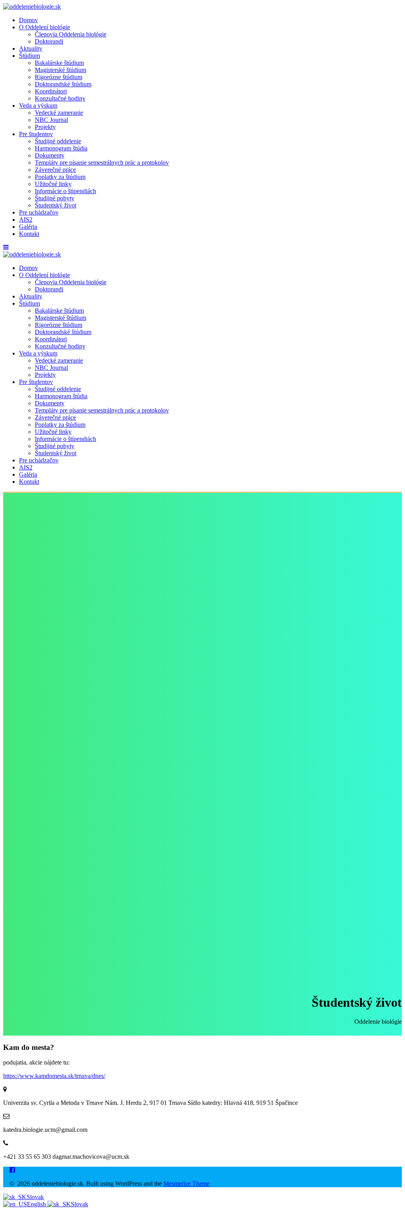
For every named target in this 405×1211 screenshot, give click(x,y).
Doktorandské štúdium (63, 84)
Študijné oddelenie (58, 141)
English (37, 1204)
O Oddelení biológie (44, 27)
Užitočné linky (53, 184)
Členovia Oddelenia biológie (70, 34)
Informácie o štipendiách (65, 191)
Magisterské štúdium (60, 70)
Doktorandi (49, 41)
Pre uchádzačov (39, 212)
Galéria (28, 226)
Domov (28, 20)
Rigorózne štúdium (58, 77)
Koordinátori (51, 91)
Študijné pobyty (54, 198)
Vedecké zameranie (59, 112)
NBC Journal (51, 119)
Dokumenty (49, 155)
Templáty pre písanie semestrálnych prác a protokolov (102, 162)
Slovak (35, 1197)
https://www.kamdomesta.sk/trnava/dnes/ (54, 1075)
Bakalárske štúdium (59, 62)
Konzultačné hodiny (60, 98)
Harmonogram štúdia (61, 148)
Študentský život (55, 205)
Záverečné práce (55, 169)
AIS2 (25, 219)
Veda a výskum (38, 105)
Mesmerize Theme (186, 1183)
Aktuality (30, 48)
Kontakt (29, 233)
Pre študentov (36, 134)
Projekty (45, 127)
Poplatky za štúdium (60, 176)
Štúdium (29, 55)
